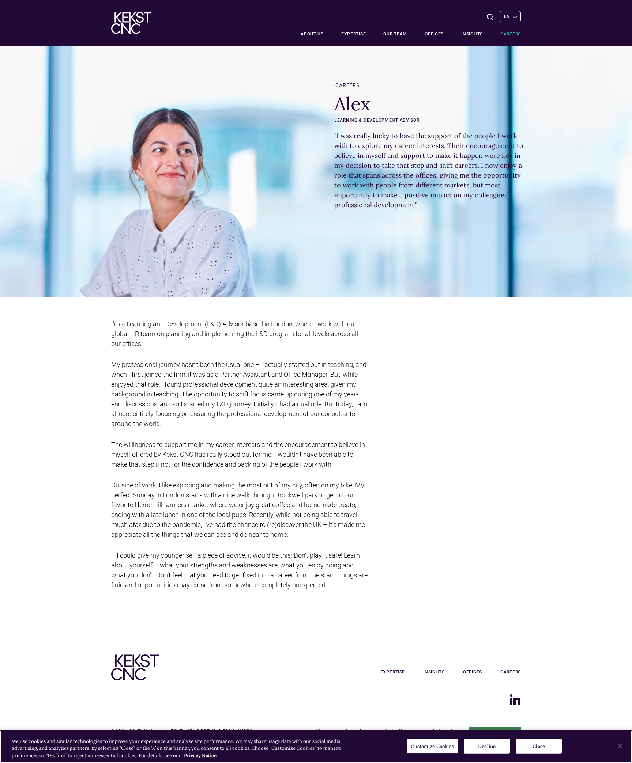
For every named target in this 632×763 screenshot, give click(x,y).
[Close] (620, 746)
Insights (472, 34)
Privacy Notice (200, 755)
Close (539, 746)
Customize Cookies (432, 746)
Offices (434, 34)
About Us (312, 34)
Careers (510, 34)
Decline (487, 746)
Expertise (353, 34)
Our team (395, 34)
